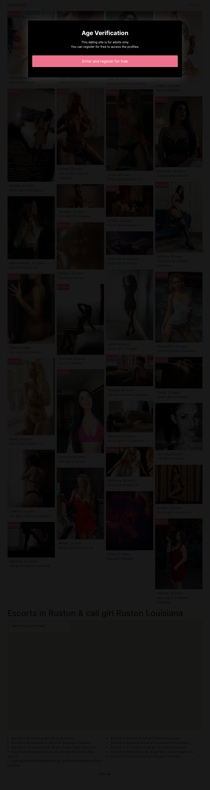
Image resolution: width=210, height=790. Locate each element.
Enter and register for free (105, 61)
